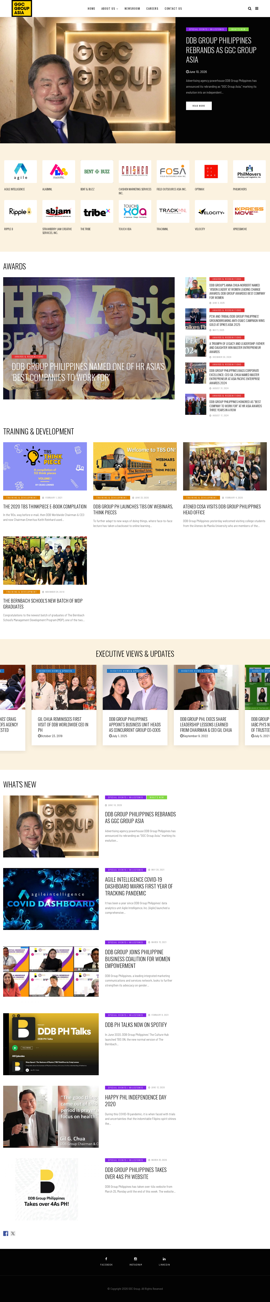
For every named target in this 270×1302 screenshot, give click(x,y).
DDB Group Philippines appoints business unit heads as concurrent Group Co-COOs (135, 724)
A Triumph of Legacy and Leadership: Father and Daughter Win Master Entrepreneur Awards (237, 347)
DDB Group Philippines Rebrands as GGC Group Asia (221, 50)
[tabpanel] (135, 80)
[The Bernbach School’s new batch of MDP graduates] (45, 560)
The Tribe (85, 229)
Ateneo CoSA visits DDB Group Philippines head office (222, 509)
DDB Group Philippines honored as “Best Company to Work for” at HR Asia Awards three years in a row (235, 405)
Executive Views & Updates (55, 670)
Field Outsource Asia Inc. (171, 189)
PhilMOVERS (240, 189)
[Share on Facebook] (5, 1233)
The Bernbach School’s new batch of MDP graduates (42, 603)
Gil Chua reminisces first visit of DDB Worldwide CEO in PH (63, 724)
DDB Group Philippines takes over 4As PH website (136, 1173)
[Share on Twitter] (12, 1233)
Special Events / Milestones (206, 29)
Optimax (199, 189)
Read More (199, 105)
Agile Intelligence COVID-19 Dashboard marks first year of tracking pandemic (139, 886)
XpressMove (240, 229)
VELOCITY (200, 229)
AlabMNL (47, 189)
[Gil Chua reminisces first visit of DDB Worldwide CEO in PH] (64, 687)
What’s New (238, 29)
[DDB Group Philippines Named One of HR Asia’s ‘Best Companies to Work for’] (89, 338)
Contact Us (173, 8)
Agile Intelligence (14, 189)
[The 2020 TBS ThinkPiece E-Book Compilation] (45, 466)
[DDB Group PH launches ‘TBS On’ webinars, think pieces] (135, 466)
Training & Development (21, 497)
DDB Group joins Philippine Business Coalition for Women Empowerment (137, 958)
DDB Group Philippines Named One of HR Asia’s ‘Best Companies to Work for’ (88, 371)
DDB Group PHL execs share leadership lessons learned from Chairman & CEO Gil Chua (206, 724)
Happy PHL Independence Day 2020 (135, 1100)
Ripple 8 (8, 229)
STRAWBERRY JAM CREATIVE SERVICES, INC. (57, 231)
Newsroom (132, 8)
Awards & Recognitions (29, 356)
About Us (108, 8)
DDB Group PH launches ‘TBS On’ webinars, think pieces (133, 509)
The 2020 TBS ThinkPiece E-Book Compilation (44, 506)
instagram (135, 1264)
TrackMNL (162, 229)
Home (91, 8)
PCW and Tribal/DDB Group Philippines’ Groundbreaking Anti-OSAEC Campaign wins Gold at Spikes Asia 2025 (237, 320)
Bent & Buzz (87, 189)
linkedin (164, 1264)
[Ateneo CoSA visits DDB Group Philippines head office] (225, 466)
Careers (152, 8)
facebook (106, 1264)
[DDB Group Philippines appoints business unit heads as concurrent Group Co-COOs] (135, 687)
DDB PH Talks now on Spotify (136, 1024)
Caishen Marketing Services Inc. (135, 191)
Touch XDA (125, 229)
